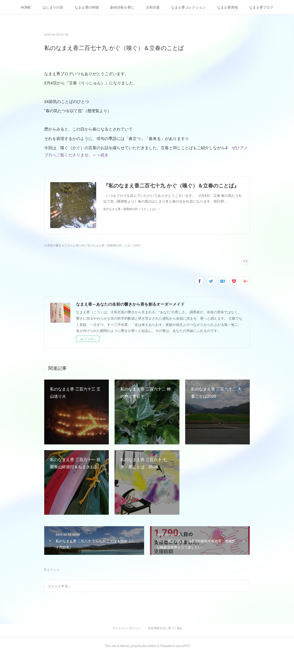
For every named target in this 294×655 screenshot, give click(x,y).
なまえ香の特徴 (87, 7)
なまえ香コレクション (188, 7)
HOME (26, 7)
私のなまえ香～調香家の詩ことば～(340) (113, 245)
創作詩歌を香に (122, 7)
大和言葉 (153, 7)
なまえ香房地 (227, 7)
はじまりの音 (52, 7)
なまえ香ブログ (261, 7)
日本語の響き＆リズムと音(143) (65, 245)
